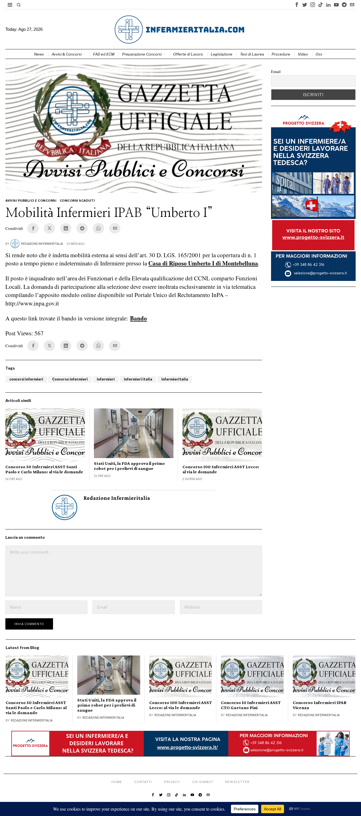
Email (276, 71)
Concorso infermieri (70, 379)
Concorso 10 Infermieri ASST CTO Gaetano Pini (251, 705)
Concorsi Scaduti (77, 201)
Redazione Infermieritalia (42, 243)
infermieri (106, 379)
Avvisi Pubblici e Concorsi (30, 201)
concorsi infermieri (26, 379)
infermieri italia (138, 379)
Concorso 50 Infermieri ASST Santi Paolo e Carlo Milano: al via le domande (44, 469)
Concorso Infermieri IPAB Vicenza (319, 705)
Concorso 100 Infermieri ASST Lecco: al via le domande (220, 469)
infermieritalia (174, 379)
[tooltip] (297, 4)
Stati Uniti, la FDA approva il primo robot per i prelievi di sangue (129, 466)
